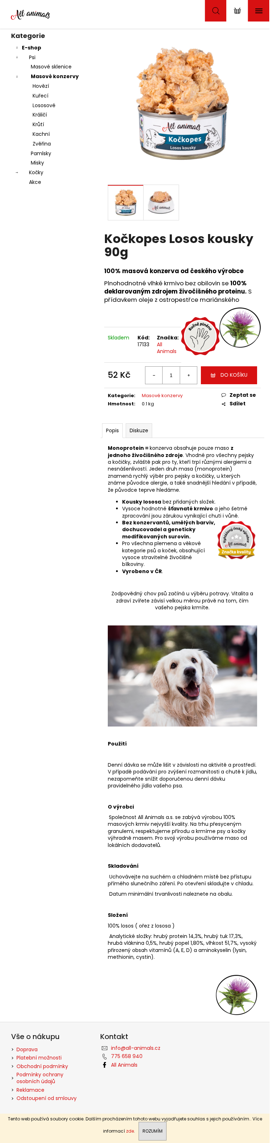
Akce (35, 182)
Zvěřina (42, 143)
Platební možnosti (39, 1057)
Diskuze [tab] (139, 430)
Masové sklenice (51, 66)
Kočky (36, 172)
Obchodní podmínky (42, 1066)
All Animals (167, 348)
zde (130, 1131)
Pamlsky (41, 153)
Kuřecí (40, 95)
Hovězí (41, 86)
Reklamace (30, 1090)
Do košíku (234, 374)
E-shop (31, 47)
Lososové (44, 105)
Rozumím (153, 1131)
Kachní (41, 134)
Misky (37, 162)
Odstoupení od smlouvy (46, 1098)
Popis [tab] (112, 430)
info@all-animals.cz (135, 1048)
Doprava (27, 1049)
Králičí (40, 114)
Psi (32, 57)
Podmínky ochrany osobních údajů (39, 1078)
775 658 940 (127, 1056)
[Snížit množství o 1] (154, 375)
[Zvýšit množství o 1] (188, 375)
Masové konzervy (55, 76)
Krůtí (38, 124)
